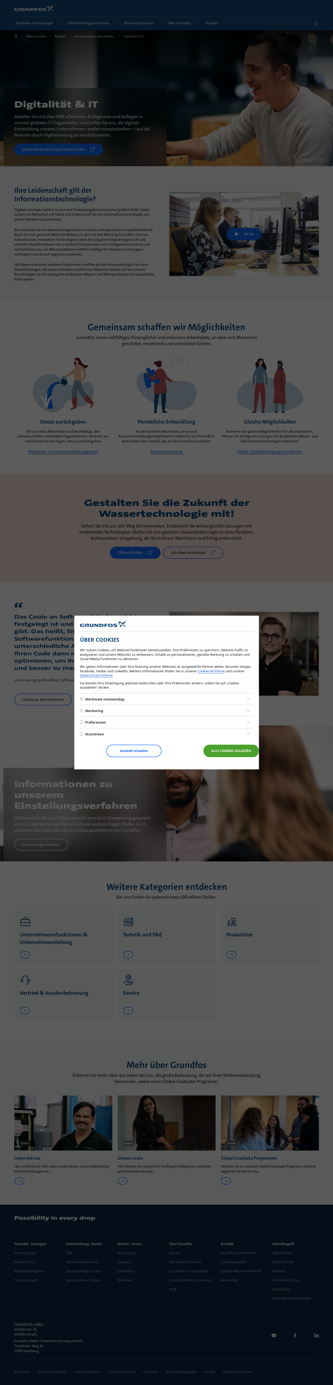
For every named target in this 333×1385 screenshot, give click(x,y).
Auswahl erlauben (134, 751)
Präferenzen (95, 722)
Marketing (94, 710)
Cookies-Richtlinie (211, 671)
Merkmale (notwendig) (105, 699)
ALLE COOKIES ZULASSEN (231, 751)
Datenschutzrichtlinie (96, 675)
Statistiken (94, 734)
